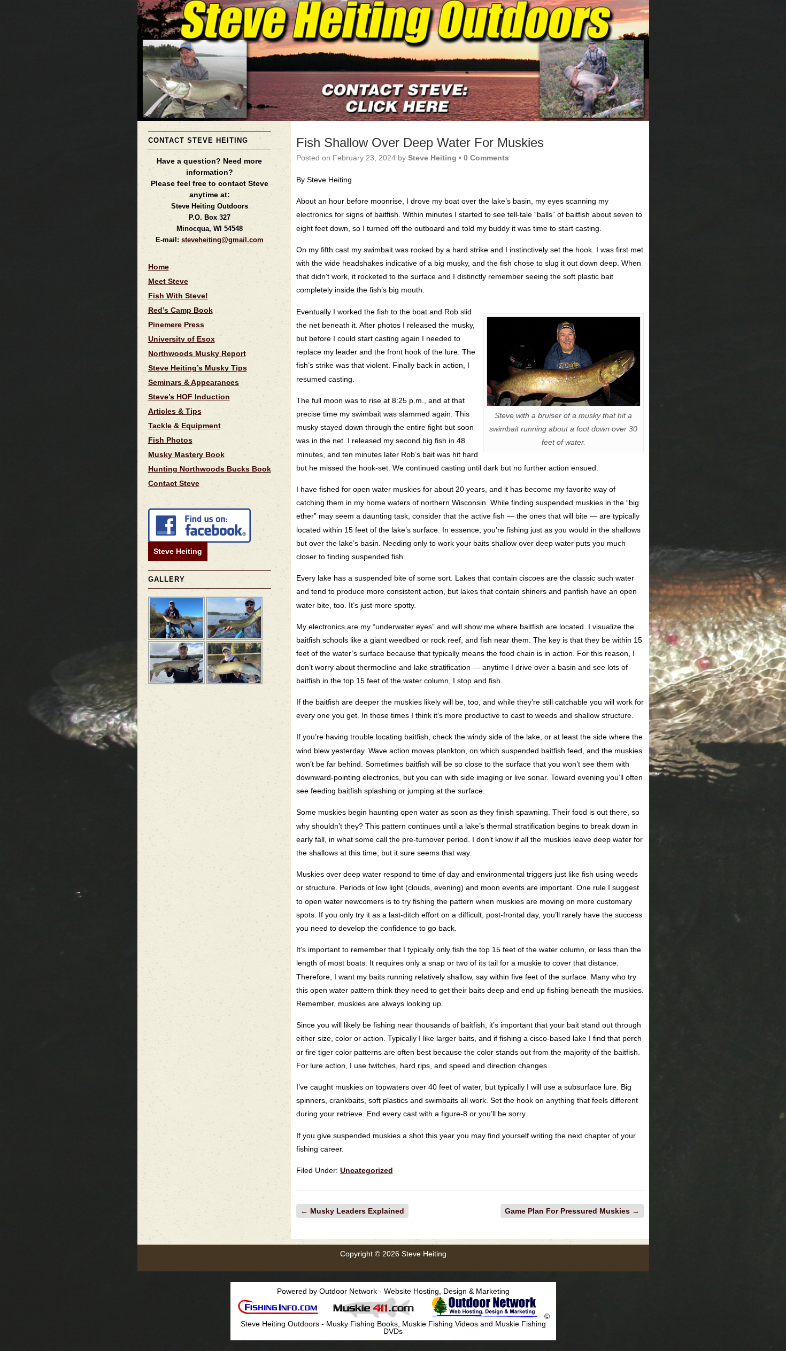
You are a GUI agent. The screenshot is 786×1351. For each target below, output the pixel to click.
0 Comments (486, 157)
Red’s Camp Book (180, 310)
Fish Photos (170, 440)
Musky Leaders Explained (352, 1211)
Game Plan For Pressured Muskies (572, 1211)
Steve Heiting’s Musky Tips (197, 368)
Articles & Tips (175, 411)
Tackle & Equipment (184, 425)
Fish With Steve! (178, 295)
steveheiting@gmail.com (222, 240)
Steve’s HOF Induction (189, 396)
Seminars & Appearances (193, 382)
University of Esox (181, 339)
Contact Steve (173, 483)
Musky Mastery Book (186, 454)
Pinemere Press (176, 324)
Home (158, 267)
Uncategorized (366, 1170)
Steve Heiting (177, 551)
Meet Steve (168, 281)
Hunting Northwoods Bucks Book (209, 469)
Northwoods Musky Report (197, 353)
